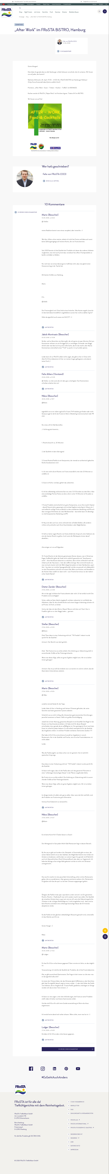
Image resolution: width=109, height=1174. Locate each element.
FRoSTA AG (74, 1120)
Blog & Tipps (46, 4)
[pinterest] (66, 1069)
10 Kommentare (65, 51)
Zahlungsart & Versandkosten (82, 1113)
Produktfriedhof (67, 4)
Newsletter (75, 1105)
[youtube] (78, 1069)
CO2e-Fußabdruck (77, 1102)
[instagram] (43, 1069)
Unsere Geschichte (56, 4)
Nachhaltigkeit (30, 4)
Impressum (74, 1149)
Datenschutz (75, 1146)
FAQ (72, 1109)
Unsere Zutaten (10, 4)
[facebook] (31, 1069)
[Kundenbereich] (99, 11)
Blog (27, 17)
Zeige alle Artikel (52, 181)
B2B (2, 4)
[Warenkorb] (105, 11)
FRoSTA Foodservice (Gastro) (81, 1127)
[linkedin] (54, 1069)
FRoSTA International (79, 1124)
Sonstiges (19, 24)
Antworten (49, 327)
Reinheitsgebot (20, 4)
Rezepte (38, 4)
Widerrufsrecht (77, 1134)
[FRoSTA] (6, 12)
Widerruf (74, 1138)
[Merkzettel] (106, 4)
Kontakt (101, 4)
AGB (72, 1142)
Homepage (21, 17)
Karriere (94, 4)
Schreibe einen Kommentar (27, 212)
